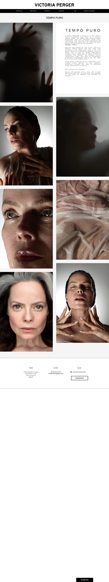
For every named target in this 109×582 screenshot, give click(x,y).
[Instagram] (71, 372)
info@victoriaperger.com (56, 373)
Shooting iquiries (56, 372)
